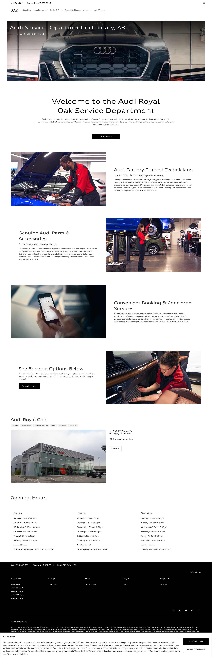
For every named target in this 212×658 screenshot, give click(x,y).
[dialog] (106, 645)
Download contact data (123, 439)
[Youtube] (186, 610)
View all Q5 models (17, 588)
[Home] (14, 10)
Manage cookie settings (196, 649)
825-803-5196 (69, 565)
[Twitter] (180, 610)
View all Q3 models (17, 591)
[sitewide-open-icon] (204, 3)
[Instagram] (192, 610)
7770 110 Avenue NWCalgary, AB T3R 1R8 (122, 432)
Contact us (163, 584)
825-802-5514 (47, 565)
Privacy (125, 584)
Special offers (52, 584)
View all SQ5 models (17, 595)
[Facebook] (173, 610)
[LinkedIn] (198, 610)
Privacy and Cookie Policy (17, 654)
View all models (16, 584)
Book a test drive (90, 584)
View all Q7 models (17, 598)
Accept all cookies (196, 641)
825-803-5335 (44, 3)
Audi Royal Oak (17, 3)
